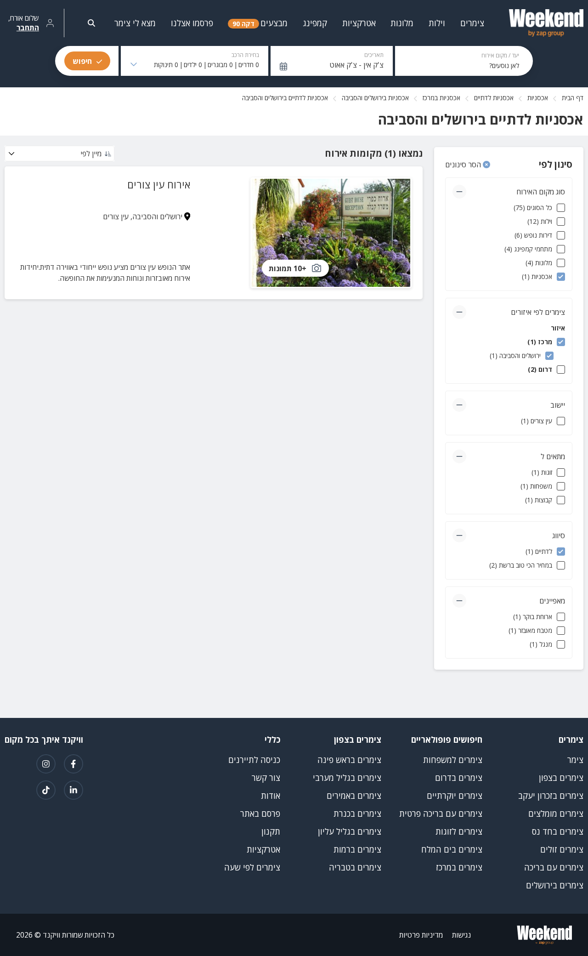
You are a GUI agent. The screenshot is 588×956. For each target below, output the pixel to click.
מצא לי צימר (135, 22)
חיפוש (82, 61)
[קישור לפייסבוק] (73, 764)
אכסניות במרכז (441, 97)
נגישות (461, 935)
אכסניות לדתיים (494, 97)
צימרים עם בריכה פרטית (440, 813)
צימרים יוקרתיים (454, 795)
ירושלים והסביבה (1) (515, 355)
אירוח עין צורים (158, 184)
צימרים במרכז (459, 867)
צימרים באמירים (354, 795)
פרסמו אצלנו (192, 22)
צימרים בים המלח (451, 849)
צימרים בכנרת (357, 813)
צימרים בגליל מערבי (347, 777)
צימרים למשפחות (452, 759)
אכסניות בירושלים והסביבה (375, 97)
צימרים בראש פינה (349, 759)
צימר (575, 759)
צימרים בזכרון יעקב (550, 795)
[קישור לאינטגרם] (46, 764)
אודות (270, 795)
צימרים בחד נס (557, 831)
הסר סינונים (464, 164)
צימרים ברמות (357, 849)
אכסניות (537, 97)
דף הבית (572, 97)
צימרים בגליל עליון (349, 831)
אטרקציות (263, 849)
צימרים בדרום (458, 777)
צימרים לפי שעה (252, 867)
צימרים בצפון (561, 777)
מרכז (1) (539, 341)
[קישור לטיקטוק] (46, 790)
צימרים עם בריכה (553, 867)
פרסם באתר (260, 813)
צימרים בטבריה (355, 867)
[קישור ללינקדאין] (73, 790)
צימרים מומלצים (555, 813)
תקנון (270, 831)
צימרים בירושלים (554, 885)
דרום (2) (540, 369)
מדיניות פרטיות (421, 935)
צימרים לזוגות (458, 831)
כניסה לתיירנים (254, 759)
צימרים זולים (561, 849)
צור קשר (266, 777)
